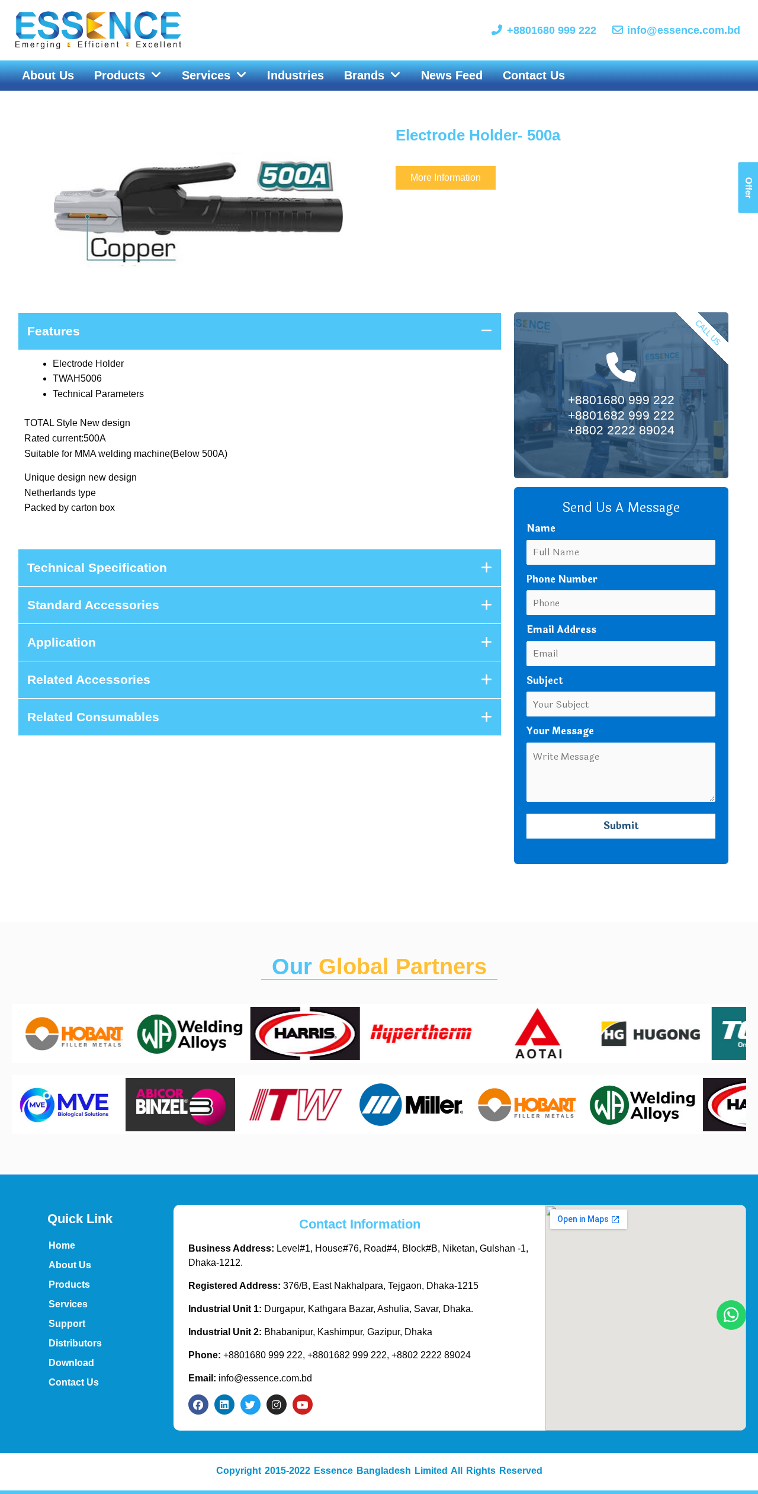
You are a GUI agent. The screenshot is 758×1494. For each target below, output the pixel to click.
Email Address (561, 629)
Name (540, 528)
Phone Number (562, 579)
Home (62, 1245)
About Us (70, 1265)
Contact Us (74, 1382)
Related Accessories (88, 679)
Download (71, 1363)
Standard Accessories (93, 605)
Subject (544, 680)
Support (67, 1324)
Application (61, 642)
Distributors (75, 1343)
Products (69, 1284)
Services (68, 1304)
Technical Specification (97, 567)
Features (53, 331)
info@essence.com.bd (250, 1378)
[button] (128, 75)
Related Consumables (93, 717)
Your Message (560, 731)
